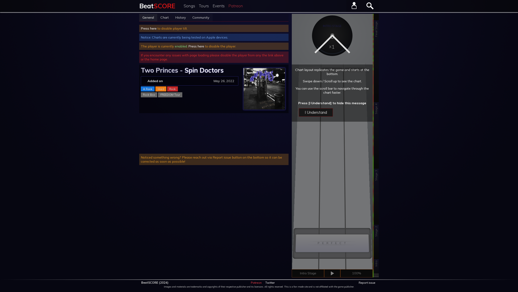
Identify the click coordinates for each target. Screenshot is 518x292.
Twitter (270, 282)
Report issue (367, 282)
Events (219, 5)
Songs (189, 5)
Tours (204, 5)
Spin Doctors (204, 70)
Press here (149, 28)
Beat (157, 6)
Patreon (235, 5)
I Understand (316, 112)
